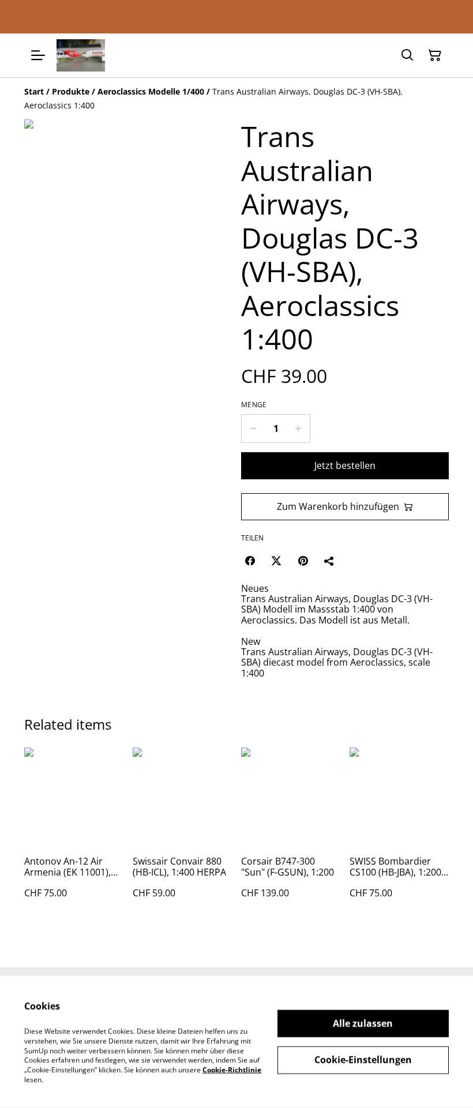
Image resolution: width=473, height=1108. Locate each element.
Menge (254, 405)
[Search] (407, 55)
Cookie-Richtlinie (231, 1070)
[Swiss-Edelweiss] (81, 55)
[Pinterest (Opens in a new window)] (302, 560)
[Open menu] (38, 55)
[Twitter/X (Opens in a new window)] (276, 560)
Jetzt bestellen (345, 465)
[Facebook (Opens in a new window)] (249, 560)
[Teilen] (329, 560)
